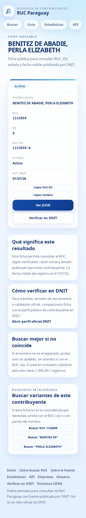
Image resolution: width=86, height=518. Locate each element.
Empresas (45, 477)
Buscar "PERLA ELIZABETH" (43, 446)
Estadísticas (53, 24)
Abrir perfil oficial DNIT (31, 321)
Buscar (12, 24)
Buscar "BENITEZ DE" (43, 437)
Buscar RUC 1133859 (43, 428)
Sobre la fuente (63, 470)
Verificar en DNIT (43, 218)
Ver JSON (43, 205)
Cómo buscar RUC (33, 470)
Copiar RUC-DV (43, 187)
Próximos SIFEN (49, 483)
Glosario (63, 477)
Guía (31, 24)
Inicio (11, 470)
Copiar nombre (43, 195)
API (75, 24)
